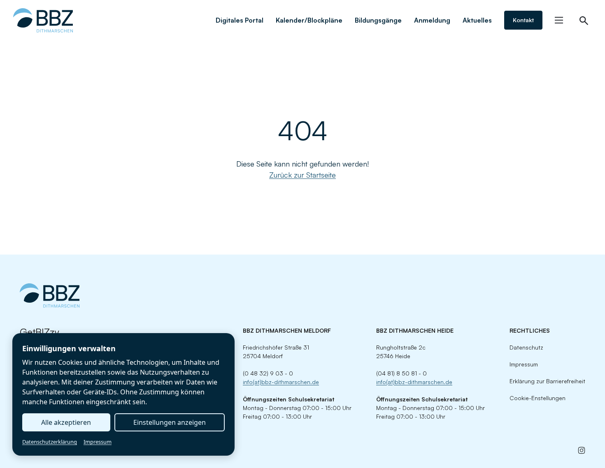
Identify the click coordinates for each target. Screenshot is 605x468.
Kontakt (523, 19)
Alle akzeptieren (66, 422)
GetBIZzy (39, 332)
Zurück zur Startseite (302, 174)
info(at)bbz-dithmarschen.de (281, 381)
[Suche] (583, 20)
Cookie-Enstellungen (537, 397)
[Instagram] (581, 450)
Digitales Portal (239, 20)
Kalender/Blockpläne (309, 20)
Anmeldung (432, 20)
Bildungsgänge (378, 20)
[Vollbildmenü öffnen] (559, 20)
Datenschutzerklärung (49, 441)
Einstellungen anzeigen (169, 422)
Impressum (524, 364)
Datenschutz (526, 347)
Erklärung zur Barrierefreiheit (547, 381)
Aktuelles (477, 20)
